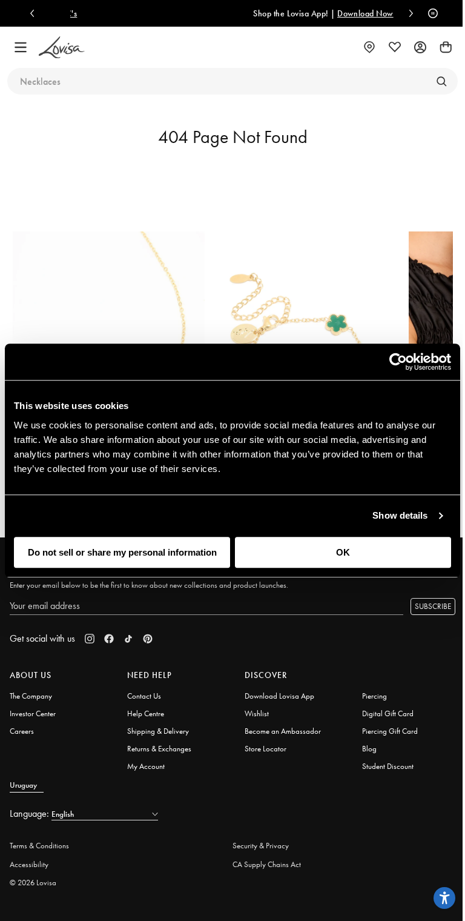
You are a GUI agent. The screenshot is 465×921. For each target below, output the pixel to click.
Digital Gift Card (388, 713)
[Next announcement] (408, 13)
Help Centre (145, 713)
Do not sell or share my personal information (122, 552)
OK (343, 552)
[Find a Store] (369, 47)
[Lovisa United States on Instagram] (89, 638)
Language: (30, 813)
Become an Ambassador (283, 731)
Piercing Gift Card (390, 731)
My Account (146, 766)
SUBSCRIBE (433, 606)
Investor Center (33, 713)
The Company (31, 696)
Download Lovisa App (279, 696)
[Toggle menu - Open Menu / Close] (20, 47)
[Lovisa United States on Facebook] (109, 638)
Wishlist (257, 713)
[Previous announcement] (35, 13)
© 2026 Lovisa (33, 882)
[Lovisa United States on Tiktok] (128, 638)
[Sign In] (420, 47)
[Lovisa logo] (62, 47)
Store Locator (265, 748)
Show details (399, 515)
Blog (369, 748)
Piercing (374, 696)
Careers (22, 731)
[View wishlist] (395, 47)
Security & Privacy (260, 845)
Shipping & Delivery (158, 731)
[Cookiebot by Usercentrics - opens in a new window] (398, 362)
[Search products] (441, 81)
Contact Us (144, 696)
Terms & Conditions (39, 845)
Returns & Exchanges (159, 748)
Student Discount (388, 766)
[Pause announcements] (430, 13)
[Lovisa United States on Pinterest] (148, 638)
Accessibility (29, 864)
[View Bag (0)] (446, 47)
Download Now (303, 13)
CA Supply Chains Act (266, 864)
